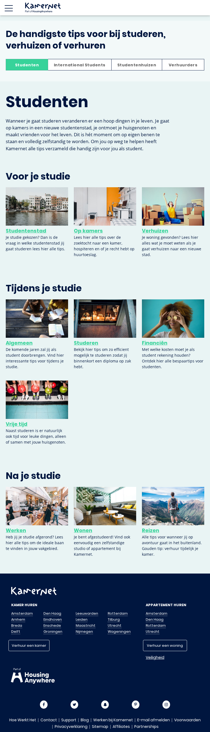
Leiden (82, 619)
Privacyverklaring (71, 726)
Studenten (27, 65)
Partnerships (146, 726)
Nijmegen (84, 631)
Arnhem (18, 619)
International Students (80, 65)
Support (68, 720)
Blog (85, 720)
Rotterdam (118, 613)
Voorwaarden (187, 720)
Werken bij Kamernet (113, 720)
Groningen (52, 631)
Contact (48, 720)
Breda (16, 625)
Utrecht (114, 625)
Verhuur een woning (165, 645)
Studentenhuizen (136, 65)
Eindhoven (52, 619)
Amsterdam (22, 613)
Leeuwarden (87, 613)
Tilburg (114, 619)
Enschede (52, 625)
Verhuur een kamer (29, 645)
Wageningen (119, 631)
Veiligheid (155, 657)
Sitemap (100, 726)
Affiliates (121, 726)
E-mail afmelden (153, 720)
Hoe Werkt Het (22, 720)
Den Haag (52, 613)
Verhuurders (183, 65)
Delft (15, 631)
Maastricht (85, 625)
